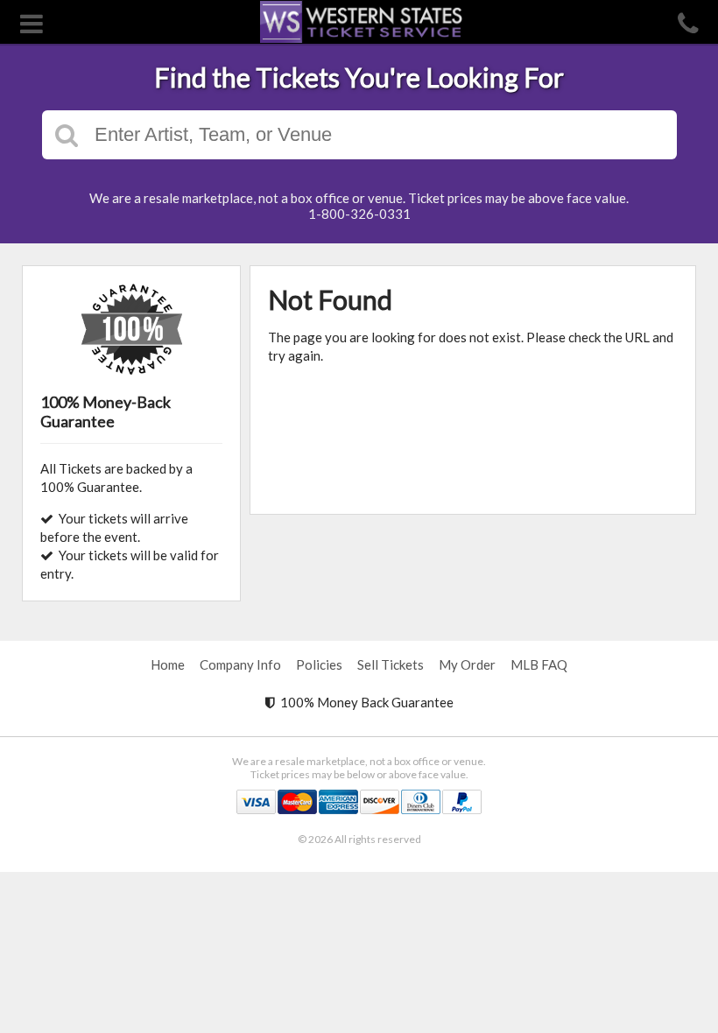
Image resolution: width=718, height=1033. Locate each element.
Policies (319, 664)
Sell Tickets (390, 664)
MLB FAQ (538, 664)
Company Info (240, 664)
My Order (467, 664)
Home (168, 664)
